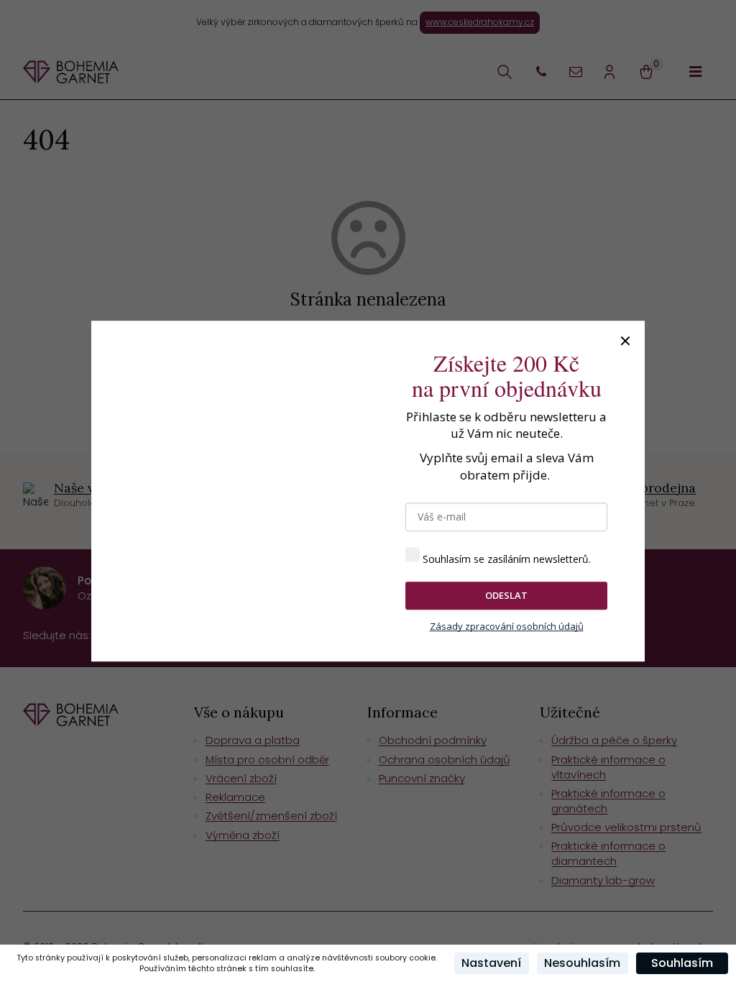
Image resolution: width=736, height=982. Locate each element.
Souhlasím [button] (682, 963)
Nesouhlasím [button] (582, 963)
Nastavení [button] (491, 963)
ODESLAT (506, 595)
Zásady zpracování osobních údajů (507, 626)
